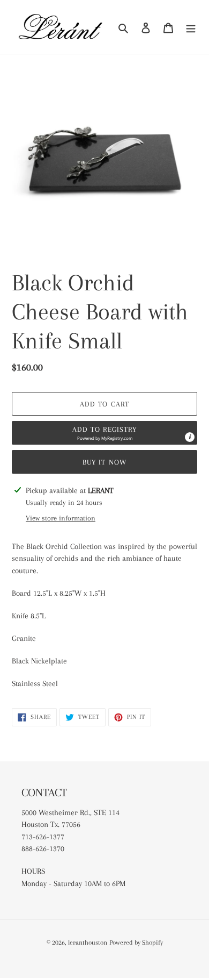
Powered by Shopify (136, 942)
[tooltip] (190, 437)
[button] (104, 433)
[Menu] (191, 27)
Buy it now (104, 462)
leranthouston (87, 942)
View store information (60, 518)
